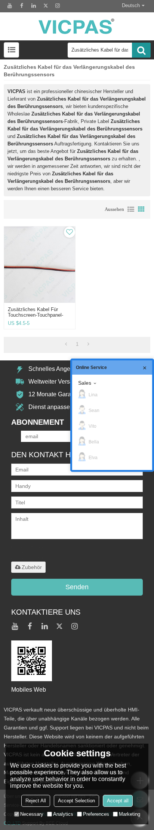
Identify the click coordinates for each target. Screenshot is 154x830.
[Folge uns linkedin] (34, 5)
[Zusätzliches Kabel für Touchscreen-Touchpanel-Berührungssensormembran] (39, 264)
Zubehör (32, 567)
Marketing (129, 814)
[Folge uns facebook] (22, 5)
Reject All (35, 800)
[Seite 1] (66, 344)
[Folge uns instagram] (58, 5)
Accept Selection (76, 800)
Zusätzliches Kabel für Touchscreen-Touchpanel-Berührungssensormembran (37, 315)
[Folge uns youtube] (10, 5)
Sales (84, 383)
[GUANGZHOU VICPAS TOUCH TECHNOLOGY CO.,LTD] (77, 26)
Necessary (31, 814)
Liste (131, 209)
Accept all (118, 800)
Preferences (96, 814)
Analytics (63, 814)
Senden (77, 587)
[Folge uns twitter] (46, 5)
